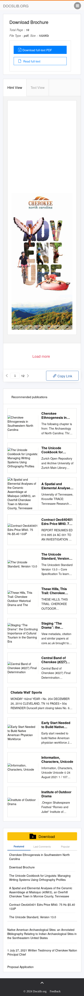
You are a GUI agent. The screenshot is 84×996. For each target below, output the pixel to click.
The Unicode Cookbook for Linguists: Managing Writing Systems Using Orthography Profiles (57, 450)
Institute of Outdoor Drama (56, 794)
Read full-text (31, 61)
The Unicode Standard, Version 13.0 (55, 556)
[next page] (28, 375)
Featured (19, 846)
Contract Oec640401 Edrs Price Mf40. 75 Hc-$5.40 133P (57, 522)
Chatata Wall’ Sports (26, 692)
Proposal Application (20, 967)
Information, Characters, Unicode (57, 759)
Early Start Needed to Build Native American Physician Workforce (56, 725)
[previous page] (7, 375)
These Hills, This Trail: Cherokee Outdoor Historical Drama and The (55, 591)
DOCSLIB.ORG (16, 5)
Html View (14, 87)
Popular (65, 846)
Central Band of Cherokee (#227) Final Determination (56, 660)
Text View (38, 87)
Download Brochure (22, 867)
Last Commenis (42, 846)
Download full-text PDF (37, 50)
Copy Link (64, 376)
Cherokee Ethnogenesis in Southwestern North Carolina (57, 415)
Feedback (55, 991)
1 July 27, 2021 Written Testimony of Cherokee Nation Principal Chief (42, 952)
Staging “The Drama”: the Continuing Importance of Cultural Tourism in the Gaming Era (56, 625)
